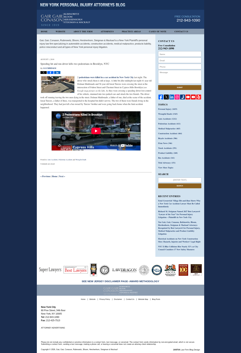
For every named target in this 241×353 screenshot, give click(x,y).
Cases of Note (157, 31)
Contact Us (181, 31)
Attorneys (107, 31)
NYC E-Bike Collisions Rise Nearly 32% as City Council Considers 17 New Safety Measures (178, 248)
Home (44, 31)
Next (62, 176)
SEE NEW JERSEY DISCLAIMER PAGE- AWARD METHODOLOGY (120, 281)
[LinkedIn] (171, 97)
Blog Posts (156, 299)
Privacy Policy (104, 299)
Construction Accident (170, 133)
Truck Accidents (167, 148)
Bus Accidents (166, 157)
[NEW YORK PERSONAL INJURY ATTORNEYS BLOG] (82, 5)
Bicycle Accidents (167, 138)
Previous (45, 176)
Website (60, 31)
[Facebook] (161, 97)
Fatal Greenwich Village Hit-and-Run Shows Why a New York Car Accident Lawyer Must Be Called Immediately (179, 203)
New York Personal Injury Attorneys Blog (65, 19)
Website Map (143, 299)
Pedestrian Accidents (65, 159)
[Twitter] (166, 97)
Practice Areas (131, 31)
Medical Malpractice (169, 128)
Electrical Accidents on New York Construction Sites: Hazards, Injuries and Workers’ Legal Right (179, 240)
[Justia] (182, 97)
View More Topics (165, 167)
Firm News (165, 143)
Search (180, 186)
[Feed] (177, 97)
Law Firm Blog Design (186, 350)
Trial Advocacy (167, 162)
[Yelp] (198, 97)
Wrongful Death (81, 159)
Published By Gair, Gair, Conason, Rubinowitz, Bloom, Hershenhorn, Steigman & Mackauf (187, 19)
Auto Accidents (52, 159)
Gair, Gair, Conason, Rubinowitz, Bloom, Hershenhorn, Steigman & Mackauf (87, 349)
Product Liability (168, 152)
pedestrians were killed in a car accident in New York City (106, 77)
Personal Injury (167, 109)
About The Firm (83, 31)
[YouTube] (188, 97)
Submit (180, 87)
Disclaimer (118, 299)
